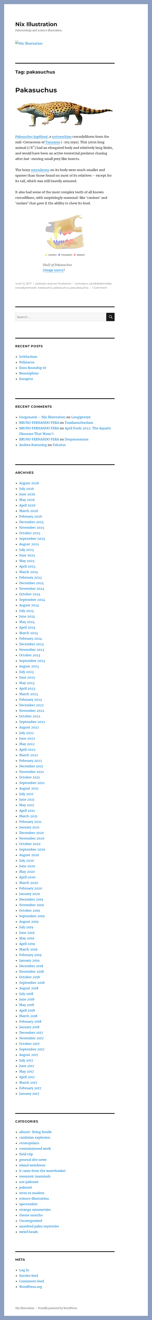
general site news (33, 1160)
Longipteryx (81, 417)
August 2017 (28, 1055)
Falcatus (59, 445)
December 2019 (31, 899)
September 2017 (31, 1049)
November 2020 (31, 838)
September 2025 (32, 539)
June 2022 (27, 738)
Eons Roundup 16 (32, 368)
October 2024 (29, 594)
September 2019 (32, 916)
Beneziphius (29, 373)
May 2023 (26, 683)
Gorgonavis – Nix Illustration (42, 417)
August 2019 (29, 922)
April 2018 (27, 1010)
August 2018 (28, 988)
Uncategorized (30, 1221)
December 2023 (31, 644)
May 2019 (26, 938)
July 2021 (26, 794)
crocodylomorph (26, 287)
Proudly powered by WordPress (57, 1308)
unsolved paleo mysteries (39, 1226)
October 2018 (29, 977)
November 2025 (31, 527)
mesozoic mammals (34, 1176)
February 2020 (30, 888)
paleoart (40, 283)
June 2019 (27, 933)
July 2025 (26, 550)
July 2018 (26, 994)
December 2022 (31, 705)
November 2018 (31, 971)
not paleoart (29, 1182)
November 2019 (31, 905)
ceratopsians (29, 1143)
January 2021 (29, 827)
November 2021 (31, 772)
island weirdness (32, 1165)
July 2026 (26, 489)
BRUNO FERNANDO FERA (39, 423)
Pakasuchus (36, 90)
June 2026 (27, 494)
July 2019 (26, 927)
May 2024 (27, 622)
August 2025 (29, 544)
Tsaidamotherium (79, 423)
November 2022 (31, 711)
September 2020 (32, 849)
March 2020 (28, 883)
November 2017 (31, 1038)
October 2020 (29, 844)
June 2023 (27, 677)
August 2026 (29, 483)
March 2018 (28, 1016)
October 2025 (29, 533)
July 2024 (26, 611)
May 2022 (27, 744)
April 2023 (27, 688)
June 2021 (26, 799)
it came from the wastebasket (42, 1171)
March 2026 (28, 511)
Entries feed (28, 1276)
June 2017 (26, 1066)
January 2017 (29, 1094)
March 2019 (28, 949)
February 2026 (30, 516)
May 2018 (26, 1005)
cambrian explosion (34, 1137)
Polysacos (26, 362)
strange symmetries (35, 1210)
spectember (28, 1204)
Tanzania (52, 142)
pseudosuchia (79, 287)
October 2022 (29, 716)
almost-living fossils (35, 1132)
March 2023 (28, 694)
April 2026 (27, 505)
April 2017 (27, 1077)
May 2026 (27, 500)
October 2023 (29, 655)
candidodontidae (100, 283)
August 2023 (29, 666)
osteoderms (40, 170)
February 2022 (30, 761)
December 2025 (31, 522)
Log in (24, 1270)
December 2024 (31, 583)
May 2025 (27, 561)
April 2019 (27, 944)
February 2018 (30, 1021)
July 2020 (26, 860)
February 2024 (30, 638)
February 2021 (30, 822)
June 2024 (27, 616)
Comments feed (31, 1281)
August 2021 (28, 788)
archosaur (81, 283)
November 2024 (31, 589)
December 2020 (31, 833)
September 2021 (32, 783)
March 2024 (28, 633)
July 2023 (26, 672)
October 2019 (29, 910)
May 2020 (27, 872)
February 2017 (30, 1088)
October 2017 (29, 1044)
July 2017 (26, 1060)
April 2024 (27, 627)
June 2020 (27, 866)
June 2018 (26, 999)
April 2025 (27, 566)
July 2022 (26, 733)
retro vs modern (32, 1193)
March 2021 (28, 816)
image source (54, 270)
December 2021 (31, 766)
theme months (31, 1215)
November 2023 (31, 650)
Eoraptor (26, 379)
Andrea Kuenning (33, 445)
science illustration (59, 283)
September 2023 (32, 661)
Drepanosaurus (76, 439)
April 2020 (27, 877)
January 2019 (29, 960)
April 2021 (27, 811)
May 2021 (26, 805)
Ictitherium (28, 357)
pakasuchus (61, 287)
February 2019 (30, 955)
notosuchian (62, 137)
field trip (26, 1154)
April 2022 (27, 749)
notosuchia (45, 287)
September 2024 (32, 600)
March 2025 (28, 572)
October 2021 (29, 777)
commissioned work (35, 1149)
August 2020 (29, 855)
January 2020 (29, 894)
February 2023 (30, 700)
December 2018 (31, 966)
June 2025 (27, 555)
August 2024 (29, 605)
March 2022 (28, 755)
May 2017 (26, 1071)
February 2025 (30, 577)
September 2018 (32, 983)
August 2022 (29, 727)
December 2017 (31, 1033)
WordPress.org (30, 1287)
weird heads (28, 1232)
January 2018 (29, 1027)
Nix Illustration (36, 24)
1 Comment (99, 287)
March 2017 (28, 1083)
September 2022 (32, 722)
